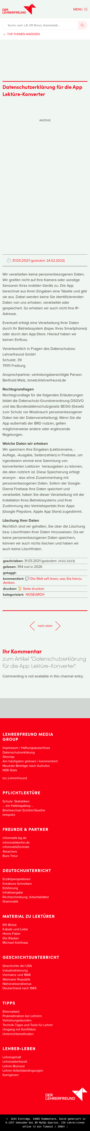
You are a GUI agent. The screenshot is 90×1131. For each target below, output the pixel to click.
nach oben (45, 626)
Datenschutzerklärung (19, 752)
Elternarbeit (11, 1011)
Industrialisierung (15, 970)
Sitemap (8, 756)
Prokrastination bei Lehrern (22, 1016)
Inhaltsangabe (13, 892)
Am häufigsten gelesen (19, 761)
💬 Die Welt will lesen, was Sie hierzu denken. (42, 580)
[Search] (83, 25)
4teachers (10, 851)
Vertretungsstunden (17, 1020)
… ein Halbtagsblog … (18, 805)
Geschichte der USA (17, 965)
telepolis (9, 814)
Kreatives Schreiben (17, 883)
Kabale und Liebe (15, 929)
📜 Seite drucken (31, 588)
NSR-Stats (10, 770)
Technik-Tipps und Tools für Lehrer (28, 1025)
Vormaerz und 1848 (17, 974)
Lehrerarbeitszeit (15, 1061)
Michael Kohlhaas (15, 942)
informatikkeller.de (16, 842)
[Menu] (80, 9)
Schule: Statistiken (16, 801)
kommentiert (48, 761)
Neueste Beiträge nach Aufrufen (26, 765)
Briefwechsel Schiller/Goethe (24, 810)
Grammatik (10, 901)
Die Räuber (11, 938)
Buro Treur (10, 855)
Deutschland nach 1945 (19, 988)
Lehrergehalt (12, 1057)
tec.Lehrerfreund (15, 778)
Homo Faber (12, 933)
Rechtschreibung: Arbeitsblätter (26, 897)
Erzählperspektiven (17, 879)
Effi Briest (10, 924)
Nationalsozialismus (17, 983)
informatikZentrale (16, 846)
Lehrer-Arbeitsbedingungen (23, 1070)
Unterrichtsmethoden (18, 1034)
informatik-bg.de (15, 837)
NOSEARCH (35, 594)
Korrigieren (11, 1074)
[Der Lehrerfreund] (45, 1094)
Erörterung (10, 888)
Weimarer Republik (16, 979)
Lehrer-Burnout (14, 1066)
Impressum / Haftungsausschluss (26, 747)
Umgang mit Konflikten (19, 1029)
